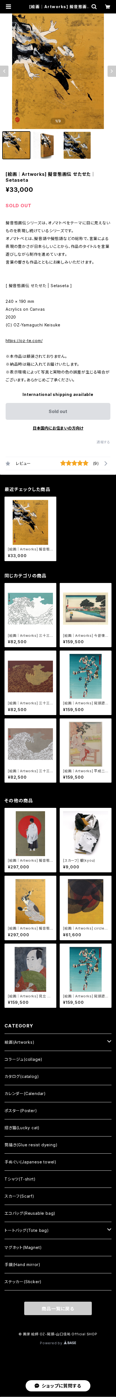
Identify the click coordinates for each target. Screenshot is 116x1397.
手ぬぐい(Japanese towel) (31, 1161)
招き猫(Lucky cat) (22, 1127)
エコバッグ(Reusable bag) (30, 1213)
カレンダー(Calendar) (25, 1093)
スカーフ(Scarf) (19, 1196)
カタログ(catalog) (22, 1076)
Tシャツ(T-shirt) (20, 1179)
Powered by (52, 1343)
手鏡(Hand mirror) (23, 1264)
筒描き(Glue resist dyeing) (31, 1144)
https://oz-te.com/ (24, 340)
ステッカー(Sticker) (23, 1281)
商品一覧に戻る (58, 1308)
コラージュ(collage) (24, 1059)
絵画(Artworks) (20, 1042)
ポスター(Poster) (21, 1110)
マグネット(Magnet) (23, 1247)
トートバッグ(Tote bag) (27, 1230)
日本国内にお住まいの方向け (58, 428)
